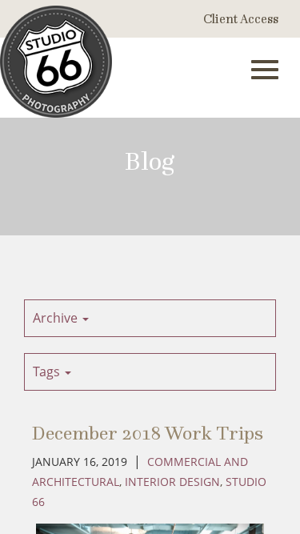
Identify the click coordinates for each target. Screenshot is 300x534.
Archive (57, 318)
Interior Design (172, 481)
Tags (48, 371)
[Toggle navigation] (265, 69)
